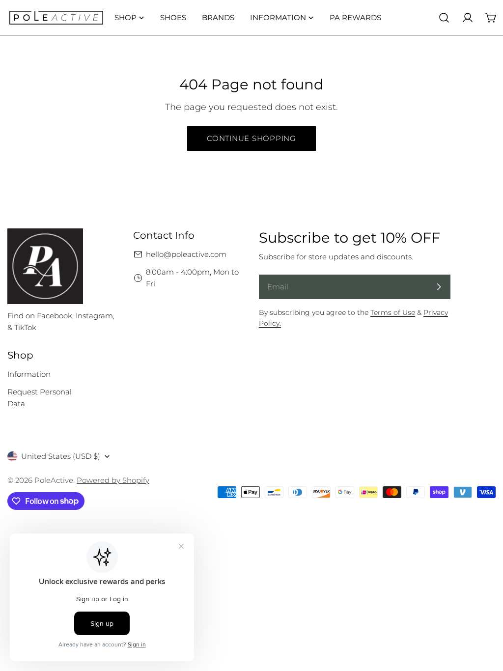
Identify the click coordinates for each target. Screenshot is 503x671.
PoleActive (53, 480)
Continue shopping (251, 138)
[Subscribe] (438, 287)
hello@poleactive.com (186, 254)
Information (29, 374)
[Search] (444, 18)
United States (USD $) (60, 456)
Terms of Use (392, 312)
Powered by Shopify (113, 480)
